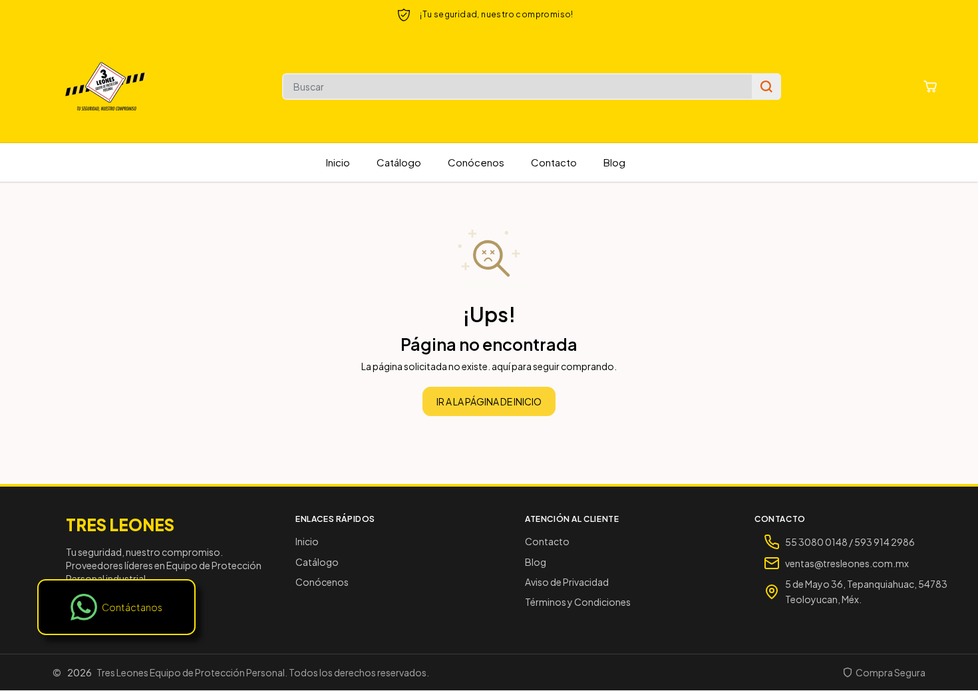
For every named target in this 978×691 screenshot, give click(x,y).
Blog (614, 162)
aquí (501, 366)
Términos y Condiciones (578, 602)
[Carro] (930, 86)
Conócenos (476, 162)
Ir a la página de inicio (489, 401)
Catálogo (399, 162)
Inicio (338, 162)
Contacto (554, 162)
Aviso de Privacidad (567, 582)
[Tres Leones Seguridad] (106, 86)
